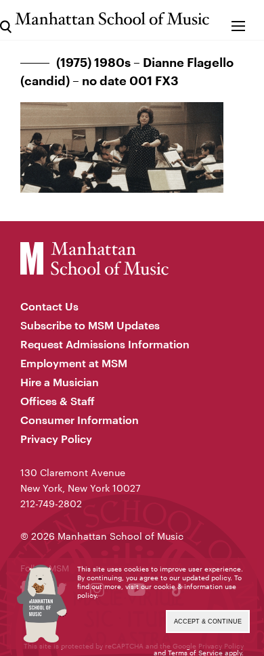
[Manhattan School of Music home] (112, 18)
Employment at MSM (73, 362)
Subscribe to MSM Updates (90, 325)
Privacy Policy (56, 438)
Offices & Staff (57, 400)
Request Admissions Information (105, 343)
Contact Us (49, 306)
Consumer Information (79, 419)
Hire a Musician (59, 381)
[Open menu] (238, 20)
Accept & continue (208, 621)
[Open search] (6, 20)
